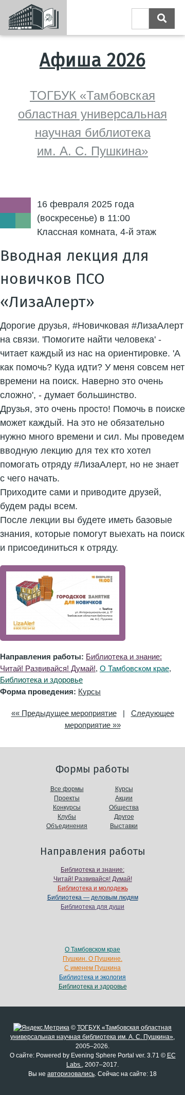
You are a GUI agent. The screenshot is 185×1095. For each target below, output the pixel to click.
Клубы (67, 816)
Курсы (89, 691)
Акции (124, 798)
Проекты (67, 798)
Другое (124, 816)
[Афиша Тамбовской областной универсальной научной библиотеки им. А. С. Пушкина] (33, 17)
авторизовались (71, 1074)
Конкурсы (67, 807)
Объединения (66, 826)
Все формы (67, 789)
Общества (124, 807)
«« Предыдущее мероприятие (64, 713)
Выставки (124, 826)
